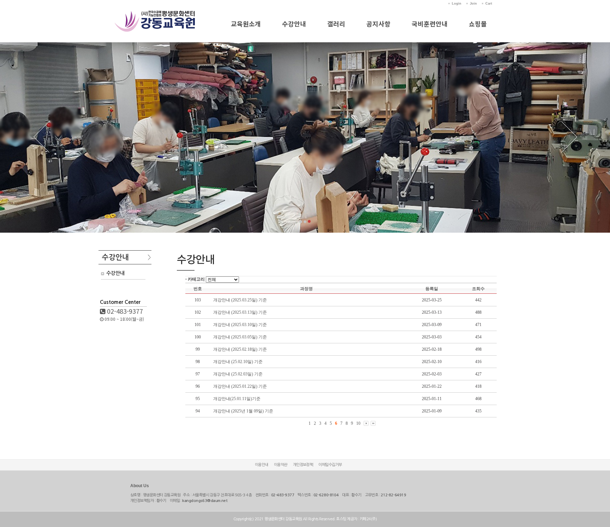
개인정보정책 (303, 465)
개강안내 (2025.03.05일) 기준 (240, 337)
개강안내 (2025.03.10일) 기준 (240, 324)
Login (456, 3)
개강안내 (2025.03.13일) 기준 (240, 312)
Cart (488, 3)
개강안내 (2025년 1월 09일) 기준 (243, 411)
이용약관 (280, 465)
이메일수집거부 (330, 465)
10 (358, 423)
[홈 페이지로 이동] (155, 13)
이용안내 (261, 465)
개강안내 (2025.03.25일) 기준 (240, 300)
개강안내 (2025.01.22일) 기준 (240, 386)
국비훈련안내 (430, 23)
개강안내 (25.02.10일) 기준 (238, 361)
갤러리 (336, 23)
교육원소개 (246, 23)
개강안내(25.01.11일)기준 (237, 398)
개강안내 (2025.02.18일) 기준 (240, 349)
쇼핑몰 (478, 23)
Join (473, 3)
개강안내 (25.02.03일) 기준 (238, 374)
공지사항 (378, 23)
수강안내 (294, 23)
